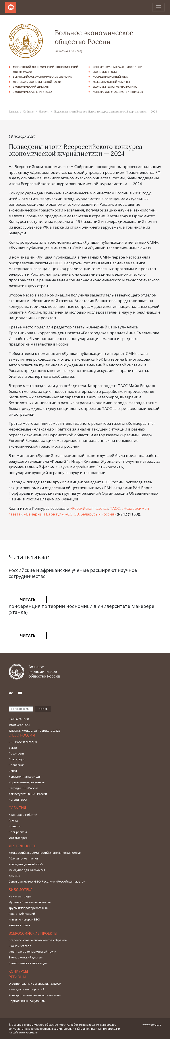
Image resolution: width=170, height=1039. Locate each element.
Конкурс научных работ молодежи (117, 67)
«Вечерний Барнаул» (44, 514)
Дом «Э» (14, 876)
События (28, 111)
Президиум (17, 759)
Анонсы (14, 820)
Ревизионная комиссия (25, 776)
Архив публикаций (22, 914)
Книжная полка (19, 925)
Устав (13, 748)
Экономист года (105, 71)
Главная (14, 111)
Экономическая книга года (32, 91)
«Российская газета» (89, 508)
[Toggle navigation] (158, 7)
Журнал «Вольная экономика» (30, 902)
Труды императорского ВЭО (28, 908)
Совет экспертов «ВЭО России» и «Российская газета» (47, 881)
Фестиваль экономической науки (37, 81)
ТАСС (115, 508)
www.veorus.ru (28, 1032)
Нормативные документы (27, 782)
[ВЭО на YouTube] (22, 692)
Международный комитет (111, 81)
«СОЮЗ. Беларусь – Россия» (90, 514)
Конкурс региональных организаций (35, 995)
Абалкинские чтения (23, 858)
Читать (27, 599)
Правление (17, 765)
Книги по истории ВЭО (24, 919)
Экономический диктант (31, 86)
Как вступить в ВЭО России (28, 794)
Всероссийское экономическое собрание (42, 76)
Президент (16, 753)
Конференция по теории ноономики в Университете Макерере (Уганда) (81, 609)
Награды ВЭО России (23, 788)
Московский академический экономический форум (45, 853)
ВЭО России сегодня (23, 742)
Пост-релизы (18, 832)
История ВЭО (18, 800)
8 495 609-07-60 (19, 719)
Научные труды (20, 896)
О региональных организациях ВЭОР (35, 984)
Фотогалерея (18, 838)
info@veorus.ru (19, 725)
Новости (44, 111)
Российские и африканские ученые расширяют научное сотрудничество (73, 573)
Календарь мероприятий (26, 989)
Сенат (13, 771)
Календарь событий (23, 815)
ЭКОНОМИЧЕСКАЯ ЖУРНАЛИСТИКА (115, 86)
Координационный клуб (110, 76)
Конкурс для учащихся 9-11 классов (118, 91)
